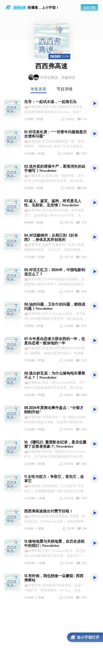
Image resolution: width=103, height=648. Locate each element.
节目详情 (64, 88)
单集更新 (38, 88)
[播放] (94, 103)
